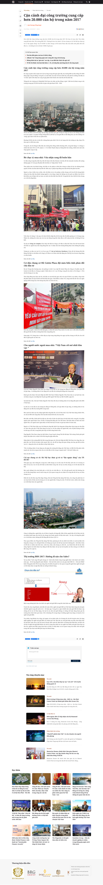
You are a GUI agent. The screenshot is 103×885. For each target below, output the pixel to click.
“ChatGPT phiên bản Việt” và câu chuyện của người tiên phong (64, 735)
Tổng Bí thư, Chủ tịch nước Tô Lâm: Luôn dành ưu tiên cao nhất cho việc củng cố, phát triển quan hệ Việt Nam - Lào (61, 791)
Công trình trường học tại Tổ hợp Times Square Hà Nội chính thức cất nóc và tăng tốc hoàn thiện (40, 841)
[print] (20, 25)
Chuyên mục (28, 2)
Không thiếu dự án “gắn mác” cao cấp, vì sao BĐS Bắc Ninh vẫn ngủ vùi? (48, 60)
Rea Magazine (54, 2)
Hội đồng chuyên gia (67, 2)
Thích (35, 34)
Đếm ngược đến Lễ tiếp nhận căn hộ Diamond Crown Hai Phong (62, 718)
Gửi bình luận (75, 660)
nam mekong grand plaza (80, 866)
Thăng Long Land (79, 875)
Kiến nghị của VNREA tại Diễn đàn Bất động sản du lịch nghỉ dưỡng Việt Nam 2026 (81, 816)
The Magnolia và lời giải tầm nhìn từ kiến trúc (60, 839)
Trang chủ (20, 2)
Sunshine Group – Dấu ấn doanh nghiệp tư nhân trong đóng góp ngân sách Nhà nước (81, 841)
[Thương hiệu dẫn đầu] (63, 873)
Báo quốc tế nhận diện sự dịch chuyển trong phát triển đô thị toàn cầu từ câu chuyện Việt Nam (61, 816)
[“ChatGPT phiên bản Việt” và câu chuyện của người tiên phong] (35, 736)
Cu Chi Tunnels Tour (75, 869)
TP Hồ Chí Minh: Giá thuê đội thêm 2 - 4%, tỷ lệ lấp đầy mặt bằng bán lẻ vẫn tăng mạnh (52, 63)
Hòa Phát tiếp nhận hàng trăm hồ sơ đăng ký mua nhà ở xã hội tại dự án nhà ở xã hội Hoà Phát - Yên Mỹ (21, 790)
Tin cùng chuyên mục (35, 675)
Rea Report (47, 2)
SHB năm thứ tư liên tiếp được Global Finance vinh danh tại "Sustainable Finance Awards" (20, 841)
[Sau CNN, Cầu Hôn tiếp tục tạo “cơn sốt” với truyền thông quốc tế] (35, 684)
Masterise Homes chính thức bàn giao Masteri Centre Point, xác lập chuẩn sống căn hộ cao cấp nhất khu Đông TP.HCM (63, 753)
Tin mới (49, 10)
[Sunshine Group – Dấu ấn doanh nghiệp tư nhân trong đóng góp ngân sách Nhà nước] (82, 830)
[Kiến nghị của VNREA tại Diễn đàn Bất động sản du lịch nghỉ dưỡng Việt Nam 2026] (82, 805)
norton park (82, 871)
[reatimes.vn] (13, 2)
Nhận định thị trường (38, 10)
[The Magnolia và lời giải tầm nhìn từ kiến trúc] (61, 830)
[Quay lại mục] (20, 11)
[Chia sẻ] (20, 16)
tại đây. (33, 153)
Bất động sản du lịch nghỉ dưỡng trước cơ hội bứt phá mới (40, 815)
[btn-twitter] (80, 35)
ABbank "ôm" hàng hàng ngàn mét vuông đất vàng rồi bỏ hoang (46, 58)
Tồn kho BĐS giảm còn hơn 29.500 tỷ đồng (39, 55)
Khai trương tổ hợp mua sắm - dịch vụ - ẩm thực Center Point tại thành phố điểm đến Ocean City (63, 700)
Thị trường (26, 10)
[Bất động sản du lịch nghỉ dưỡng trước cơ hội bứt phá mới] (41, 805)
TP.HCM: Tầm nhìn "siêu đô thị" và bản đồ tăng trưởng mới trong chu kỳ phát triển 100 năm (21, 816)
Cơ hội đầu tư (51, 714)
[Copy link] (20, 20)
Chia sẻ (27, 34)
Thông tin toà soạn (78, 2)
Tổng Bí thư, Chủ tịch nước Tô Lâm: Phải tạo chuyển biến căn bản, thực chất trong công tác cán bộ (41, 790)
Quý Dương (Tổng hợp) (34, 25)
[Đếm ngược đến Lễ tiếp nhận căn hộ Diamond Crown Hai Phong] (35, 718)
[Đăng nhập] (89, 2)
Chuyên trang (37, 2)
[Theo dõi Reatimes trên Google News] (80, 29)
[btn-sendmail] (83, 35)
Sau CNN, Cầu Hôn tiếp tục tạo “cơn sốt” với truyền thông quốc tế (64, 683)
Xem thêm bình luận (31, 666)
